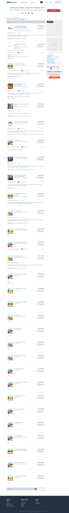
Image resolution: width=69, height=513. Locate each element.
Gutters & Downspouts (24, 46)
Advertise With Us (9, 504)
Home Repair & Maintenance (25, 28)
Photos (42, 52)
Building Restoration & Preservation (26, 196)
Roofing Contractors (24, 257)
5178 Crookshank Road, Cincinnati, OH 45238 (16, 50)
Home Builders (23, 243)
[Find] (41, 2)
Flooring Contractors (50, 63)
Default (42, 21)
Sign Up (51, 2)
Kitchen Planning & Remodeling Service (54, 62)
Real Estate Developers (51, 59)
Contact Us (8, 503)
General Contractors (24, 65)
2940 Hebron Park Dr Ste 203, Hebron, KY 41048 (22, 30)
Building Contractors (17, 28)
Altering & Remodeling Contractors (26, 86)
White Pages (23, 503)
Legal (48, 511)
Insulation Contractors (24, 123)
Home (7, 17)
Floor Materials (23, 212)
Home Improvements (24, 141)
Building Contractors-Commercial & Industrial (53, 57)
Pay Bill (22, 506)
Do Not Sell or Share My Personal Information (33, 511)
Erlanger (12, 17)
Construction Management (25, 177)
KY (9, 17)
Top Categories (38, 503)
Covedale (14, 54)
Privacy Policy (22, 511)
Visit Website (40, 28)
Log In (47, 2)
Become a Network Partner (11, 506)
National (22, 504)
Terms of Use (44, 511)
